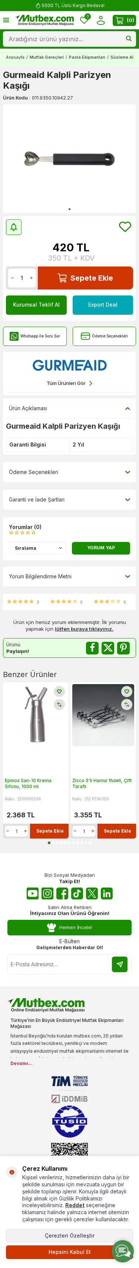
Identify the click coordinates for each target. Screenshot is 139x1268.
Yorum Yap (101, 547)
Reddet (75, 1205)
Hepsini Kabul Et (70, 1252)
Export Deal (103, 304)
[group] (69, 158)
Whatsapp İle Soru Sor (40, 336)
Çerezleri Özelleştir (70, 1235)
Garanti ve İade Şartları (36, 499)
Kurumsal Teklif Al (36, 304)
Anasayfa (15, 57)
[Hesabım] (101, 20)
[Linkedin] (107, 893)
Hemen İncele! (75, 927)
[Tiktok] (77, 893)
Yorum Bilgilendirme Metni (40, 576)
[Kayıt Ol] (120, 964)
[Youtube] (33, 893)
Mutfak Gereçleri (47, 57)
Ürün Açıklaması (28, 408)
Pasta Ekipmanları (87, 57)
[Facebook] (62, 893)
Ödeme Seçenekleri (110, 336)
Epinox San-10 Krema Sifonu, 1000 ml (28, 783)
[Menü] (6, 19)
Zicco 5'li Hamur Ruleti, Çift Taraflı (102, 783)
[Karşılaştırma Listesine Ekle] (59, 704)
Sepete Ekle (91, 278)
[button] (69, 209)
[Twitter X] (92, 893)
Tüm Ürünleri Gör (66, 383)
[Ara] (128, 39)
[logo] (44, 20)
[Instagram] (47, 893)
